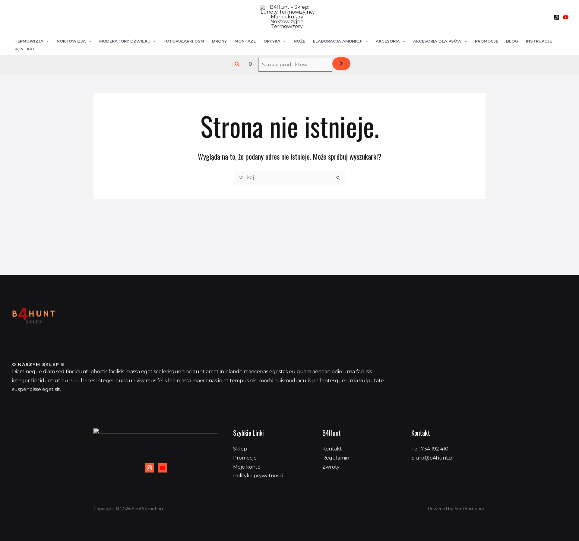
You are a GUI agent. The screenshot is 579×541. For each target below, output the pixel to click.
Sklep (240, 449)
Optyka (272, 41)
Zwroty (331, 467)
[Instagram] (556, 17)
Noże (299, 41)
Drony (219, 41)
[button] (237, 64)
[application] (46, 41)
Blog (512, 41)
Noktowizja (71, 41)
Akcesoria (388, 41)
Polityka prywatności (258, 476)
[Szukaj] (341, 63)
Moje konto (247, 467)
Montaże (245, 41)
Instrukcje (539, 41)
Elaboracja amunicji (337, 41)
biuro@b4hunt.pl (432, 458)
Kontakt (24, 48)
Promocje (486, 41)
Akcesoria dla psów (437, 41)
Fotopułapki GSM (183, 41)
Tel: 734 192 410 (429, 449)
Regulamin (335, 458)
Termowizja (28, 41)
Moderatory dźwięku (124, 41)
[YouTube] (565, 17)
